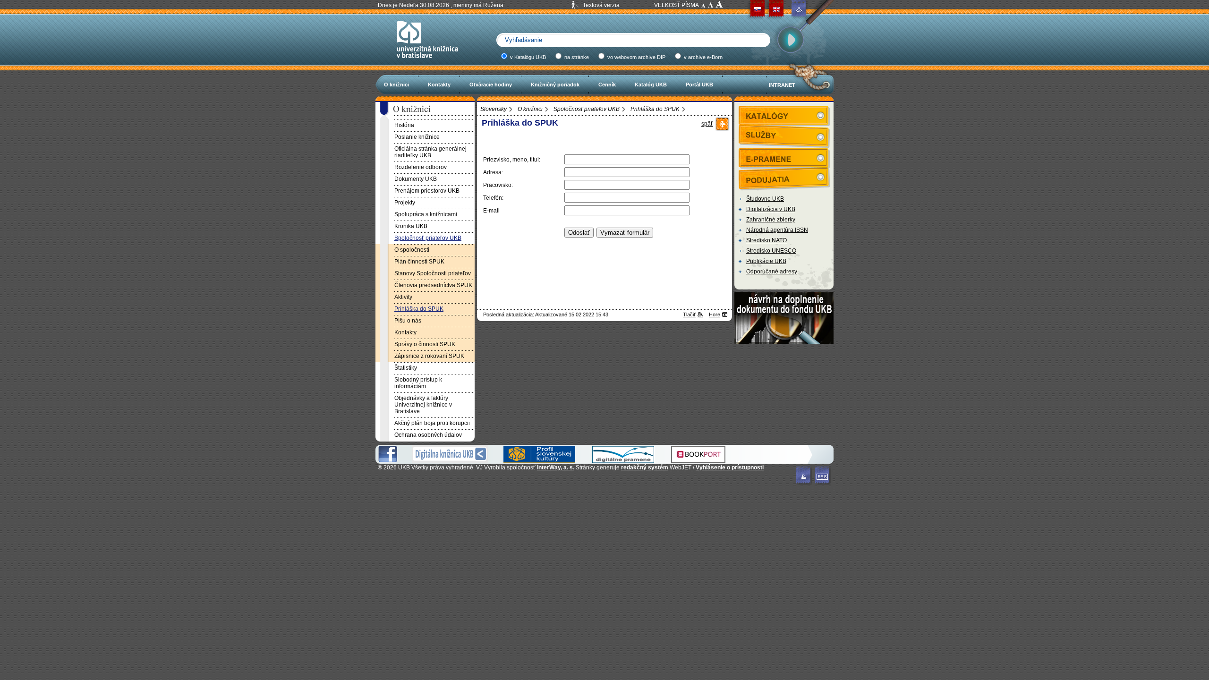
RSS (823, 476)
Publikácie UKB (766, 261)
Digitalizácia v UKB (770, 209)
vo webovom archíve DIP (635, 57)
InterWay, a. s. (555, 467)
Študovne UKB (765, 199)
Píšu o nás (407, 320)
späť (707, 123)
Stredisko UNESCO (771, 250)
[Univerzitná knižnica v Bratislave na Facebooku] (388, 461)
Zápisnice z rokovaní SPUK (429, 356)
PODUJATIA (784, 176)
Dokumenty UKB (415, 179)
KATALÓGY (784, 115)
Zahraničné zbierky (770, 219)
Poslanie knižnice (417, 137)
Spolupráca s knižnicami (425, 214)
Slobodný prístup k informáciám (418, 383)
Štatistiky (405, 368)
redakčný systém (644, 467)
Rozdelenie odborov (420, 167)
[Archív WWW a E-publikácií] (623, 461)
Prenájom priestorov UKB (427, 190)
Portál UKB (699, 84)
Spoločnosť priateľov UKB (586, 109)
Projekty (404, 202)
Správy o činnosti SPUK (424, 344)
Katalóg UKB (651, 84)
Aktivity (403, 297)
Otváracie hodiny (490, 84)
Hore (714, 314)
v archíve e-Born (702, 57)
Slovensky (493, 109)
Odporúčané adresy (771, 271)
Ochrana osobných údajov (428, 435)
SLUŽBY (784, 134)
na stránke (576, 57)
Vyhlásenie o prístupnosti (730, 467)
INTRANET (782, 85)
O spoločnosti (411, 249)
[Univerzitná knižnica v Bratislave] (427, 62)
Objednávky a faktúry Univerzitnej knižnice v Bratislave (423, 405)
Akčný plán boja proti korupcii (432, 423)
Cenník (607, 84)
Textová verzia (601, 5)
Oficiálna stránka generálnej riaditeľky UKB (430, 152)
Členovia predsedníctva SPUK (433, 285)
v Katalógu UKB (527, 57)
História (404, 125)
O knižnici (396, 84)
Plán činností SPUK (419, 261)
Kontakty (439, 84)
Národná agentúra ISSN (777, 230)
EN (776, 9)
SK (757, 9)
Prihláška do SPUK (655, 109)
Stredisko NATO (766, 240)
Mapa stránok (799, 9)
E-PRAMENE (784, 157)
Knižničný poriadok (555, 84)
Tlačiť (689, 314)
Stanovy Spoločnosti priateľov (432, 273)
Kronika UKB (410, 226)
